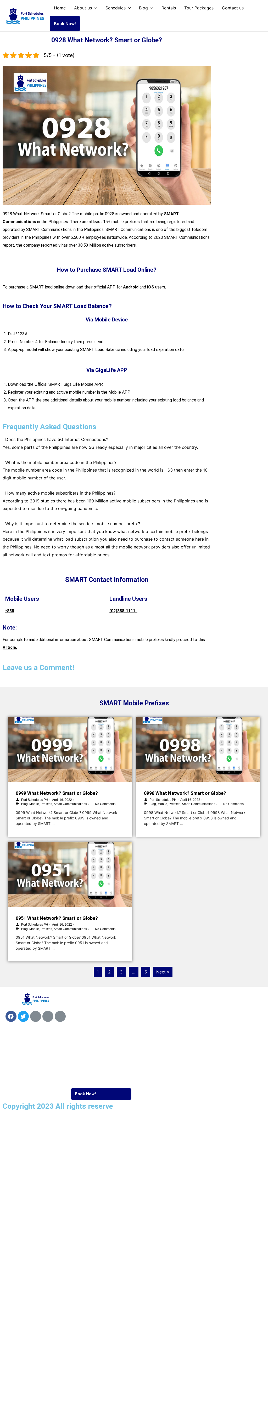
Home (60, 7)
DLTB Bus (215, 1021)
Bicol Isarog (217, 1009)
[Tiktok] (60, 1016)
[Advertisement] (240, 112)
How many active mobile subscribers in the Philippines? (60, 493)
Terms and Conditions (29, 1151)
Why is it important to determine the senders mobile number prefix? (72, 523)
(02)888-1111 (123, 610)
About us (83, 7)
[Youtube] (35, 1016)
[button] (107, 440)
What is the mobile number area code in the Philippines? (60, 462)
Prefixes (46, 804)
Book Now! (65, 23)
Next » (162, 972)
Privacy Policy (22, 1139)
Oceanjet (149, 1021)
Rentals (168, 7)
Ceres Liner (216, 1033)
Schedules (115, 7)
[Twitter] (23, 1016)
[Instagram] (47, 1016)
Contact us (233, 7)
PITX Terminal (154, 1062)
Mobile (34, 804)
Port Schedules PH (34, 800)
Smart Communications (70, 804)
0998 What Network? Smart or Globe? (185, 793)
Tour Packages (199, 7)
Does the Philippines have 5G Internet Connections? (56, 439)
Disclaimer (18, 1127)
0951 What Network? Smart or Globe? (57, 918)
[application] (94, 8)
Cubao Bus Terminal (159, 1050)
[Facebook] (10, 1016)
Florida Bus (216, 1045)
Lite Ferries (151, 1009)
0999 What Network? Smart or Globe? (57, 793)
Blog (143, 7)
